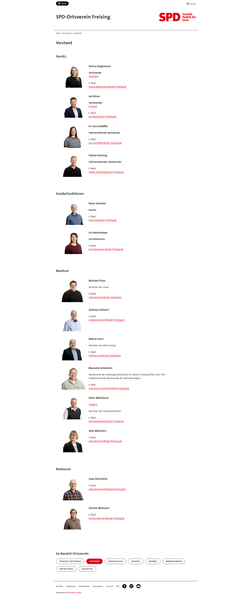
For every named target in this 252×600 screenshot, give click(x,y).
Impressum (71, 586)
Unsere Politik (115, 561)
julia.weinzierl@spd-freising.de (105, 441)
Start (58, 33)
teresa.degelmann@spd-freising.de (107, 86)
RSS (117, 586)
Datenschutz (84, 586)
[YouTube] (138, 586)
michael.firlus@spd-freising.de (105, 297)
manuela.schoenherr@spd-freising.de (109, 388)
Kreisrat (93, 106)
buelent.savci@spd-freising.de (105, 355)
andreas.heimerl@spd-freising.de (106, 319)
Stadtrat (93, 404)
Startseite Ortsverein (70, 561)
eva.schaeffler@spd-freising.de (105, 143)
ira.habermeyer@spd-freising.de (106, 249)
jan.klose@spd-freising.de (102, 116)
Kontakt (59, 586)
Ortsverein (66, 33)
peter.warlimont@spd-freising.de (106, 421)
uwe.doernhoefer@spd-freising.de (107, 489)
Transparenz (98, 586)
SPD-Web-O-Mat (74, 592)
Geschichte (87, 569)
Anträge (153, 561)
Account (109, 586)
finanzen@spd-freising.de (103, 220)
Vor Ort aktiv (66, 569)
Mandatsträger (174, 561)
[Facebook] (124, 586)
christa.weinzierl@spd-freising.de (106, 518)
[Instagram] (131, 586)
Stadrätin (94, 76)
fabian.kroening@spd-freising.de (106, 172)
